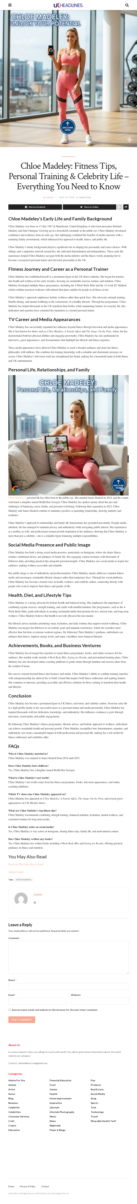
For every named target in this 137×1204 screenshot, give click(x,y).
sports (94, 1102)
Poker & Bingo (57, 1130)
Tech (93, 1107)
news (53, 1121)
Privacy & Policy (27, 1186)
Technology (97, 1112)
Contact (45, 1186)
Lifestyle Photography (62, 1112)
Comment (15, 938)
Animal (12, 1084)
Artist (11, 1089)
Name (12, 980)
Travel (94, 1116)
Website (76, 994)
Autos (11, 1093)
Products (96, 1084)
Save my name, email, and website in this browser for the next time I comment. (55, 1009)
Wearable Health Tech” (103, 1121)
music (53, 1116)
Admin (49, 197)
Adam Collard (15, 872)
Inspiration (56, 1102)
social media (98, 1093)
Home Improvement (61, 1098)
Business (13, 1102)
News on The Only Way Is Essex (25, 864)
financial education (60, 1080)
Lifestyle (54, 1107)
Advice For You (16, 1080)
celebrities (85, 197)
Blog (10, 1098)
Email (12, 994)
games (53, 1089)
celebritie (14, 1107)
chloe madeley (23, 879)
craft (11, 1121)
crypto (12, 1125)
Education (14, 1130)
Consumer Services (18, 1116)
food (52, 1084)
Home (11, 1186)
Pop (93, 1080)
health (53, 1093)
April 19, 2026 (67, 197)
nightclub (55, 1125)
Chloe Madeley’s (17, 497)
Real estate (97, 1089)
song (93, 1098)
